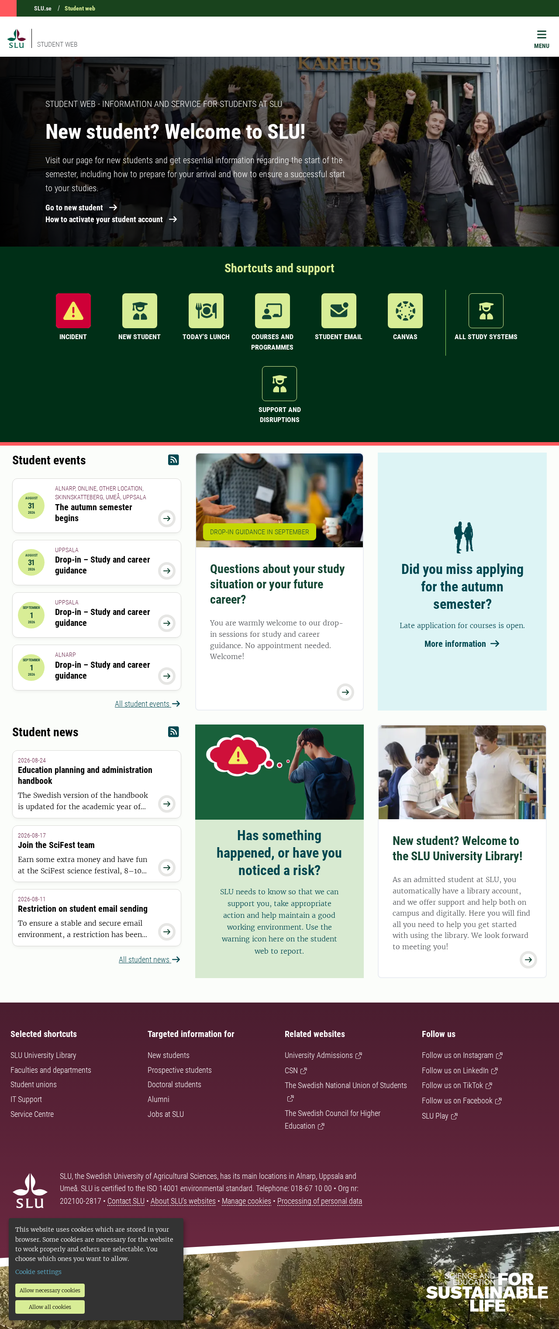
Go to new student (74, 207)
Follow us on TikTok (452, 1085)
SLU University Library (43, 1055)
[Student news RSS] (173, 734)
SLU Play (435, 1115)
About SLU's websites (183, 1200)
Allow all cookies (50, 1307)
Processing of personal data (319, 1200)
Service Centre (32, 1114)
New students (169, 1055)
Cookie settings (38, 1272)
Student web (80, 8)
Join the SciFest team (56, 845)
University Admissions (319, 1055)
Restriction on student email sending (83, 908)
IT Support (26, 1099)
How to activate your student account (104, 219)
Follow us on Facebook (457, 1100)
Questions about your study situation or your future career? (277, 584)
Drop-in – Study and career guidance (102, 565)
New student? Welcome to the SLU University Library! (457, 848)
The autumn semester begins (93, 512)
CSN (291, 1070)
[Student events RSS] (173, 462)
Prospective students (180, 1070)
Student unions (33, 1084)
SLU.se (43, 8)
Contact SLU (126, 1200)
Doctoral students (174, 1084)
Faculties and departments (50, 1070)
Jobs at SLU (166, 1114)
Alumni (158, 1099)
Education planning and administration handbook (85, 775)
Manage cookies (246, 1200)
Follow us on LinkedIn (455, 1070)
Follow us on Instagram (457, 1055)
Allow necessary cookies (50, 1290)
